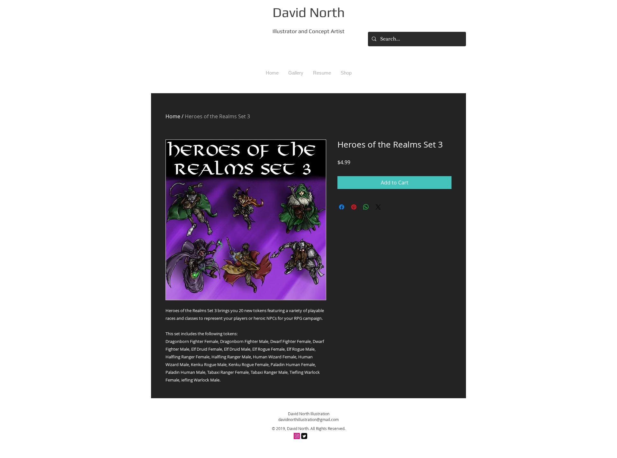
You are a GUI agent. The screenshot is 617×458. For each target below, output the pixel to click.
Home (172, 116)
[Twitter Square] (304, 436)
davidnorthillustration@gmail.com (308, 419)
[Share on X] (378, 207)
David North (309, 12)
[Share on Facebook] (341, 207)
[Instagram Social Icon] (297, 436)
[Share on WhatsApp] (366, 207)
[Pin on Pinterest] (354, 207)
